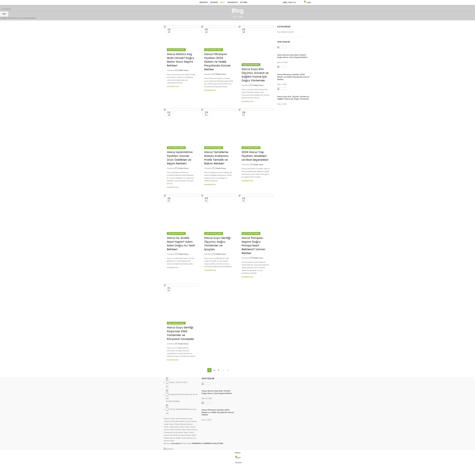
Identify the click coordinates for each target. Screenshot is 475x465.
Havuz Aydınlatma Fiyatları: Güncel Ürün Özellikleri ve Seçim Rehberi (179, 157)
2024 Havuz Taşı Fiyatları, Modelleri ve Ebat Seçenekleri (255, 156)
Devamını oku (173, 86)
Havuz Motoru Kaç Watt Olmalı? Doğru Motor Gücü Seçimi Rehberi (180, 59)
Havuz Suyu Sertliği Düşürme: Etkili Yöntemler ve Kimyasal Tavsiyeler (180, 333)
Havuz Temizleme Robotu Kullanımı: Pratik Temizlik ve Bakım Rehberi (216, 157)
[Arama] (299, 2)
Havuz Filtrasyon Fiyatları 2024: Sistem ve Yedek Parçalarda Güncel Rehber (217, 61)
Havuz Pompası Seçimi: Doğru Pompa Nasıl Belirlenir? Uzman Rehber (253, 245)
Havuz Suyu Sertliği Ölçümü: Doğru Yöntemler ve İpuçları (217, 243)
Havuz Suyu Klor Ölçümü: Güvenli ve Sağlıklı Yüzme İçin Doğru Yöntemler (255, 74)
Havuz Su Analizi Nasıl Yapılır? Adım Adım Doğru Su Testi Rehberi (181, 243)
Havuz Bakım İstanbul (176, 49)
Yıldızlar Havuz (183, 70)
